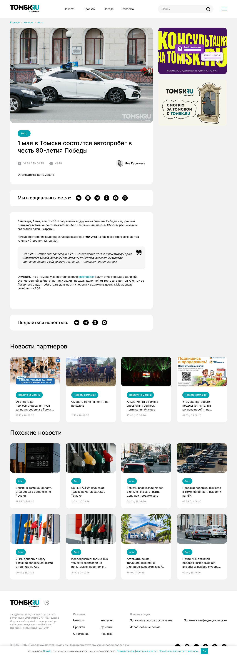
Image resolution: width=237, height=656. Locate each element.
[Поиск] (208, 9)
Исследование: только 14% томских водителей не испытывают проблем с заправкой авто (90, 563)
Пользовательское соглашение (151, 620)
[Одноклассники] (106, 198)
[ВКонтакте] (78, 198)
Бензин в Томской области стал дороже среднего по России (34, 491)
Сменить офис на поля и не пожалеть (90, 403)
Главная (15, 22)
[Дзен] (115, 198)
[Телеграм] (97, 198)
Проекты (89, 9)
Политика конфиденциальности (205, 620)
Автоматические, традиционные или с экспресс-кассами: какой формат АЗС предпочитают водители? (145, 563)
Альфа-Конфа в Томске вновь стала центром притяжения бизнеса (142, 405)
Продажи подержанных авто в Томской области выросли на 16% (201, 491)
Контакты (107, 620)
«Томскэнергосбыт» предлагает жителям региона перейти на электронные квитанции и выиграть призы (200, 405)
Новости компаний (29, 394)
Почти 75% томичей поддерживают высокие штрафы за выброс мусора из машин (200, 563)
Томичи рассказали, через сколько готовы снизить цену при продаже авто (145, 491)
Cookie (47, 651)
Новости (69, 9)
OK (204, 651)
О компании (81, 633)
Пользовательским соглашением (178, 651)
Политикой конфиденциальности (136, 651)
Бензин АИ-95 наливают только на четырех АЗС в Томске (88, 491)
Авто (40, 22)
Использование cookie (145, 627)
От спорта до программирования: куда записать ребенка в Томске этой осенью (34, 405)
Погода (109, 9)
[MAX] (125, 198)
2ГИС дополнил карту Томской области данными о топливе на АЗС (34, 562)
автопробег (86, 276)
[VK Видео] (88, 198)
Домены (106, 627)
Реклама (128, 9)
